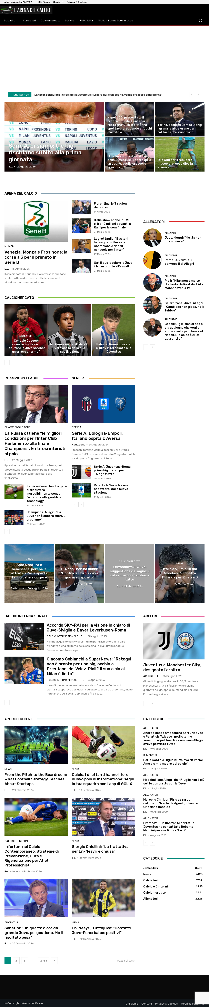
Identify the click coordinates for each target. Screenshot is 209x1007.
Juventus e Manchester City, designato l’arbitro (172, 667)
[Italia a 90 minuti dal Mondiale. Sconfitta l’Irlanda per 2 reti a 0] (180, 573)
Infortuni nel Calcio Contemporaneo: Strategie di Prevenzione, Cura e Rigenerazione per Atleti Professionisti (31, 855)
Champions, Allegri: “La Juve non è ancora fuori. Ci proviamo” (46, 515)
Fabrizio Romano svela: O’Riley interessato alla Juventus (113, 347)
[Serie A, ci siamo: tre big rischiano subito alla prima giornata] (54, 137)
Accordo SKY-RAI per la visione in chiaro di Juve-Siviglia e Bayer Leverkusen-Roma (88, 628)
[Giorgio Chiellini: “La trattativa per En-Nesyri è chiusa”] (103, 817)
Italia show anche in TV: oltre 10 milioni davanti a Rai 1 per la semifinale (112, 223)
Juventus (11, 922)
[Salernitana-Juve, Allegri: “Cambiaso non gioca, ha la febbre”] (152, 305)
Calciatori (25, 336)
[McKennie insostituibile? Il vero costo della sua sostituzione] (69, 330)
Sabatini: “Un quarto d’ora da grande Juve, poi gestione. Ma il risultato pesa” (33, 933)
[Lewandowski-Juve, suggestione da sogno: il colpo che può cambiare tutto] (129, 573)
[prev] (191, 94)
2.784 (43, 960)
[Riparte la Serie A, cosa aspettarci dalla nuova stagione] (81, 490)
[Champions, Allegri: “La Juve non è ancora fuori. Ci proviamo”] (13, 517)
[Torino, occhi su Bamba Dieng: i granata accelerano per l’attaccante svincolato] (180, 119)
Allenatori (171, 233)
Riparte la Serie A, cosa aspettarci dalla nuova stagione (111, 488)
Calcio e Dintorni (16, 841)
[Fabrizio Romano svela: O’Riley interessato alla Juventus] (113, 330)
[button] (200, 20)
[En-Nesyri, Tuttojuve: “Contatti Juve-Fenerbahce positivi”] (103, 898)
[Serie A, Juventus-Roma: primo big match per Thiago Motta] (81, 472)
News (12, 139)
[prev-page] (7, 362)
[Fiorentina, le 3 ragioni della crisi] (81, 207)
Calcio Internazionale (62, 636)
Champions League (17, 427)
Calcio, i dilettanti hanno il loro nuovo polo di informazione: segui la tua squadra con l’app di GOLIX (103, 779)
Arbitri (148, 676)
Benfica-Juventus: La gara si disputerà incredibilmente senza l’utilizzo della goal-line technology (47, 493)
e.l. (6, 268)
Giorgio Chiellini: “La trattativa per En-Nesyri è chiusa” (100, 849)
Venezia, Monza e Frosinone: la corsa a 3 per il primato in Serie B (35, 257)
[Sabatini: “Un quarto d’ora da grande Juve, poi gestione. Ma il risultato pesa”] (36, 898)
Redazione (78, 444)
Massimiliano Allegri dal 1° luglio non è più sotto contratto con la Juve (174, 781)
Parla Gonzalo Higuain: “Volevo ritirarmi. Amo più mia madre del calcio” (173, 761)
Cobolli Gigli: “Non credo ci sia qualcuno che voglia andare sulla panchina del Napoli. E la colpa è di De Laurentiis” (184, 331)
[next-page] (13, 362)
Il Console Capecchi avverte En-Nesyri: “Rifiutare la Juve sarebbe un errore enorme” (26, 346)
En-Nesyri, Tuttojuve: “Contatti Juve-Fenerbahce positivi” (101, 930)
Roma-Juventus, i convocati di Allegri (179, 262)
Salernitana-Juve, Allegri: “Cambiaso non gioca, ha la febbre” (185, 306)
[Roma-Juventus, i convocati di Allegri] (152, 260)
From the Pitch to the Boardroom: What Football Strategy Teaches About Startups (35, 779)
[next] (198, 94)
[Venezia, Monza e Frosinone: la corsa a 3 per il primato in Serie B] (36, 221)
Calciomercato (113, 340)
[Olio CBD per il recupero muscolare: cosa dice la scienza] (180, 154)
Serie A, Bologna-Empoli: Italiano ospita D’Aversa (97, 436)
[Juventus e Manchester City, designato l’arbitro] (174, 641)
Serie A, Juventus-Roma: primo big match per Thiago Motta (112, 470)
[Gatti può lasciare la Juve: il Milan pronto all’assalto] (81, 266)
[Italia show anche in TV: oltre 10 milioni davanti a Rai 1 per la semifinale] (81, 225)
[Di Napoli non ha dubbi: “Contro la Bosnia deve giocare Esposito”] (79, 573)
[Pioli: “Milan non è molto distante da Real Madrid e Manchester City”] (152, 282)
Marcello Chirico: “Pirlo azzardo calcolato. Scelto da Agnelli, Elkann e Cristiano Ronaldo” (170, 803)
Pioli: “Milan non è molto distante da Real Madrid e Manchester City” (184, 284)
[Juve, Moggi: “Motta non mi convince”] (152, 237)
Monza (9, 246)
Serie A (76, 427)
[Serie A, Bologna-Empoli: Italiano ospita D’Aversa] (103, 404)
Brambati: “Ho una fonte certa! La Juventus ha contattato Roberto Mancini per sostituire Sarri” (168, 826)
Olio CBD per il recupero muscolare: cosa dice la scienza (72, 94)
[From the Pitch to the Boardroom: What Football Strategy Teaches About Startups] (36, 745)
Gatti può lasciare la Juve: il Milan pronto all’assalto (113, 264)
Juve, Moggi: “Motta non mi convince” (183, 239)
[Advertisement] (104, 58)
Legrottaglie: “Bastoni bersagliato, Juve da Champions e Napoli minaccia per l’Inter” (111, 244)
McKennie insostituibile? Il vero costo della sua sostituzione (69, 347)
